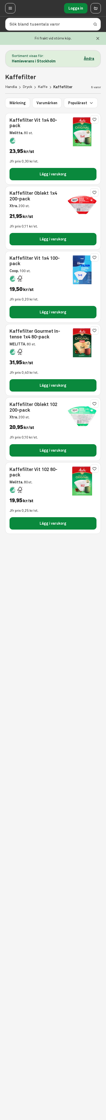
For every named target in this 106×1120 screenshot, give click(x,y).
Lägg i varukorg (53, 174)
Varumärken (47, 103)
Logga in (75, 8)
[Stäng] (98, 38)
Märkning (18, 103)
